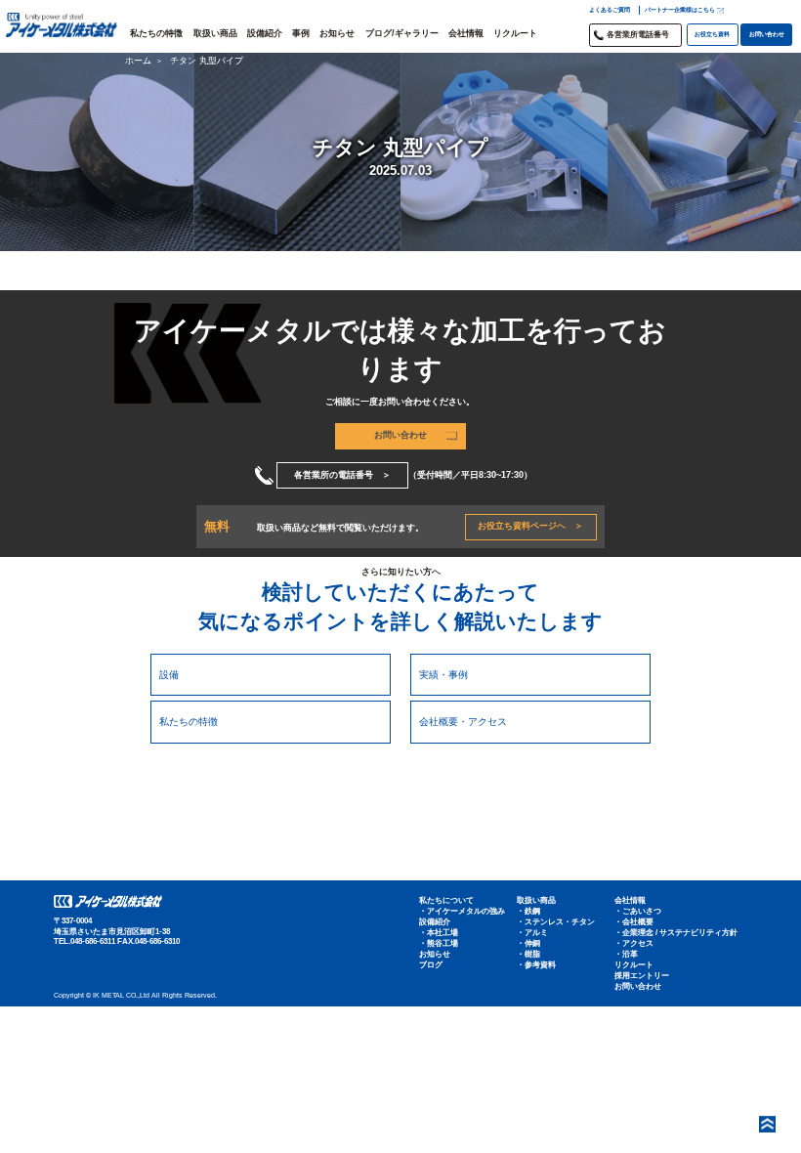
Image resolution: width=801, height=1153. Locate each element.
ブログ (431, 965)
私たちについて (446, 900)
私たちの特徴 (156, 33)
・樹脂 (528, 954)
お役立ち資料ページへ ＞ (530, 526)
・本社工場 (438, 932)
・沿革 (626, 954)
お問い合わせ (766, 33)
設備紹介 (264, 33)
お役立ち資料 (712, 33)
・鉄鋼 (528, 911)
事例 (301, 33)
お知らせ (337, 33)
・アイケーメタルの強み (462, 911)
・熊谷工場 (438, 943)
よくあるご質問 (609, 9)
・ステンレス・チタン (556, 922)
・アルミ (532, 932)
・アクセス (633, 943)
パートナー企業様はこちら (680, 9)
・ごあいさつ (637, 911)
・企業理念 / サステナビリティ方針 (676, 932)
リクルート (515, 33)
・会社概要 (633, 922)
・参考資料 (536, 965)
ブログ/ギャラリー (402, 33)
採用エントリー (641, 975)
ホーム (138, 60)
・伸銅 (528, 943)
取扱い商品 (215, 33)
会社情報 (466, 33)
